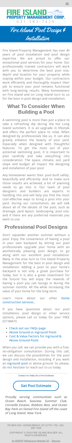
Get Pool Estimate (36, 385)
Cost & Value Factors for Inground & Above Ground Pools (35, 338)
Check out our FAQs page (27, 328)
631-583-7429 (36, 21)
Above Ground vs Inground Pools (32, 332)
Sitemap (56, 440)
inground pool (17, 363)
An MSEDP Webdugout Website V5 (30, 440)
